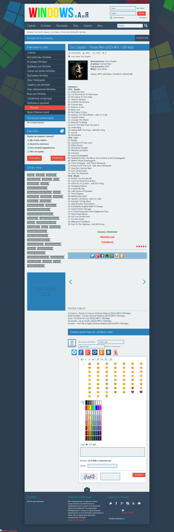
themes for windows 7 (37, 188)
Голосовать (34, 158)
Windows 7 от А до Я (34, 32)
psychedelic (33, 184)
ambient (40, 175)
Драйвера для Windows (39, 66)
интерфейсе (33, 227)
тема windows (34, 261)
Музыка (47, 32)
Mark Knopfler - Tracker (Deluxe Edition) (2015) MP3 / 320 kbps (96, 316)
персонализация (35, 244)
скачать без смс (44, 248)
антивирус (32, 218)
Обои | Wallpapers (36, 80)
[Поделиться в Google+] (97, 256)
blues (78, 56)
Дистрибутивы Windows (39, 57)
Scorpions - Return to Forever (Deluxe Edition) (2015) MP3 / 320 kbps (99, 313)
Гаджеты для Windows (38, 84)
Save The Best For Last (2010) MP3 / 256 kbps (89, 318)
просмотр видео (52, 244)
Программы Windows (37, 75)
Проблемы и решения (38, 103)
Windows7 (50, 205)
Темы (75, 25)
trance (56, 192)
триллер (46, 261)
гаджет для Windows (49, 218)
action (30, 175)
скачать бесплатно (36, 253)
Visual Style (32, 197)
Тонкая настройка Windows (41, 71)
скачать (31, 248)
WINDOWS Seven (35, 205)
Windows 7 (32, 201)
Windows (57, 197)
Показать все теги (35, 266)
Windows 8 (45, 201)
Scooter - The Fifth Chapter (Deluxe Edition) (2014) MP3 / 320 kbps (98, 323)
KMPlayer (47, 179)
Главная (31, 25)
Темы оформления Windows (41, 89)
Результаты (58, 158)
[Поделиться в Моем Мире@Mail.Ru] (112, 256)
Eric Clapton (86, 56)
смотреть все (142, 37)
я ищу (56, 261)
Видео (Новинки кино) (38, 112)
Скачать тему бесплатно (38, 210)
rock (73, 56)
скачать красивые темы (38, 257)
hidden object (33, 179)
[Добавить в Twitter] (92, 256)
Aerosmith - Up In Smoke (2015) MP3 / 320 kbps (89, 321)
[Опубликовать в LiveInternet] (117, 256)
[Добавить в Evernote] (107, 256)
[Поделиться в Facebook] (102, 256)
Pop (56, 179)
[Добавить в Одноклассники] (121, 256)
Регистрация (143, 18)
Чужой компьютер (118, 18)
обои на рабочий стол (37, 236)
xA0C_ (88, 53)
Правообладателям (76, 520)
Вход (141, 13)
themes (44, 184)
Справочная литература (39, 98)
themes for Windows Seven (39, 192)
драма (31, 223)
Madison (59, 12)
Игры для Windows (36, 94)
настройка (54, 227)
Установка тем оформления (40, 214)
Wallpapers (45, 197)
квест (44, 227)
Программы (62, 25)
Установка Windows (37, 61)
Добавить (139, 475)
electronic (51, 175)
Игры (100, 25)
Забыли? (142, 8)
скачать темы (57, 257)
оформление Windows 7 (38, 240)
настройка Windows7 (36, 231)
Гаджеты (87, 25)
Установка (46, 25)
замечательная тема (46, 223)
